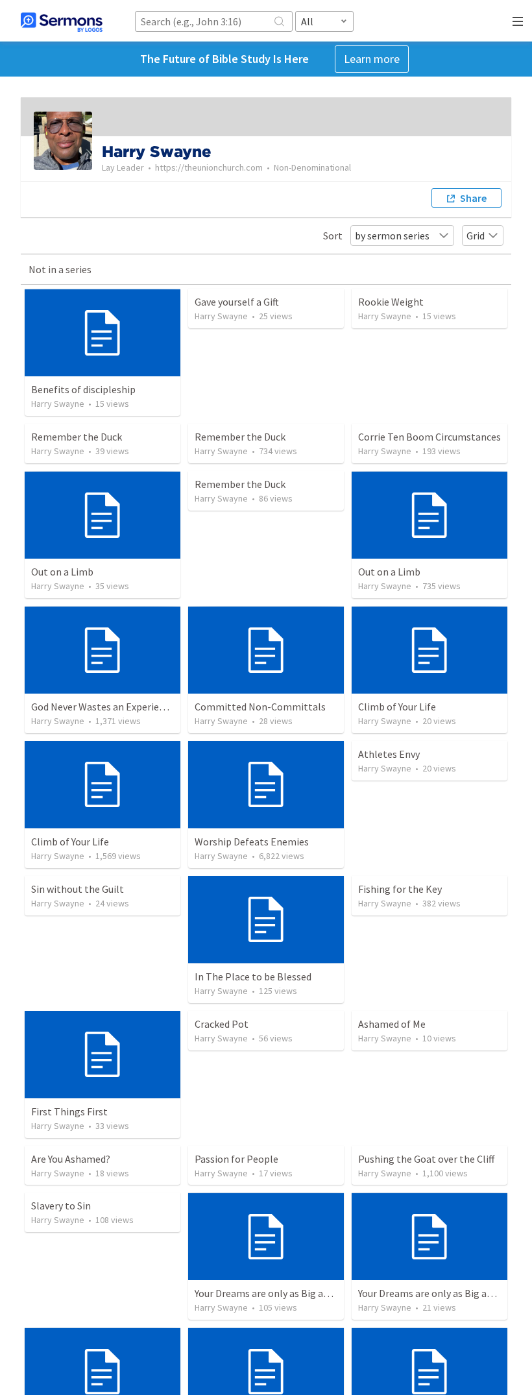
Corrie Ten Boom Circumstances (429, 436)
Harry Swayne (57, 403)
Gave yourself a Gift (237, 301)
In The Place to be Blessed (253, 976)
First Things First (69, 1111)
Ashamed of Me (392, 1023)
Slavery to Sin (61, 1205)
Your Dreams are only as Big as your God (282, 1293)
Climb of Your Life (397, 706)
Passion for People (236, 1158)
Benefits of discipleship (83, 389)
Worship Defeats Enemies (252, 841)
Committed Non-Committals (260, 706)
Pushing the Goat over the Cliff (426, 1158)
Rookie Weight (391, 301)
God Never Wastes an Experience (103, 706)
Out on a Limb (62, 571)
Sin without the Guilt (77, 888)
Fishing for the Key (400, 888)
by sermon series (392, 235)
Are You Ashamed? (70, 1158)
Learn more (372, 58)
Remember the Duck (76, 436)
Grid (475, 235)
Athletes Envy (389, 753)
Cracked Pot (221, 1023)
